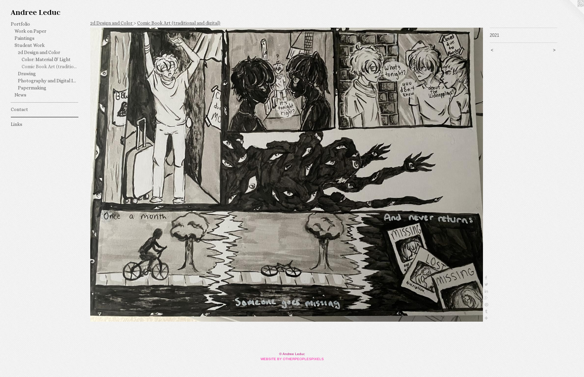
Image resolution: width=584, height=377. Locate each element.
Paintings (24, 38)
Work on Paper (30, 31)
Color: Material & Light (46, 59)
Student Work (30, 45)
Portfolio (20, 24)
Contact (19, 109)
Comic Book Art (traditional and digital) (50, 66)
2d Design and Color (39, 52)
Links (16, 124)
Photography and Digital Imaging (48, 80)
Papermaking (32, 87)
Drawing (27, 73)
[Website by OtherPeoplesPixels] (570, 13)
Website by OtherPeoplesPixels (292, 359)
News (20, 95)
